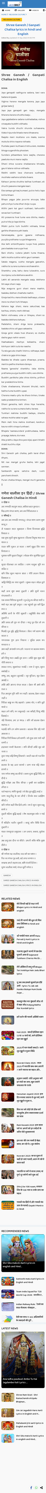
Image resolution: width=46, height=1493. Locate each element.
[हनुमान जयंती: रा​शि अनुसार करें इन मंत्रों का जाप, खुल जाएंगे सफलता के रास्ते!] (7, 1081)
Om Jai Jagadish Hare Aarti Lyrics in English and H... (29, 1412)
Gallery (21, 10)
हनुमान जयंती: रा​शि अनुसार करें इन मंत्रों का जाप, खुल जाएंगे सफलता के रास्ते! (30, 1082)
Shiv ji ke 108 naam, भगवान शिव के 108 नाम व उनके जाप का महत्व (30, 1190)
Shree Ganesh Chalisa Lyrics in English (22, 885)
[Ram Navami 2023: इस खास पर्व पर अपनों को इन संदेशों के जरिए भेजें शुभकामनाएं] (7, 1128)
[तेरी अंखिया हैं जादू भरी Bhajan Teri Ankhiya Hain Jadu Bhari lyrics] (7, 970)
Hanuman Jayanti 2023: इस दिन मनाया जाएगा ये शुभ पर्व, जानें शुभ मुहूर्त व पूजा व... (30, 1097)
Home (7, 10)
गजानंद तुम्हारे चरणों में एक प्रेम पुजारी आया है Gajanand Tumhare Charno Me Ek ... (29, 955)
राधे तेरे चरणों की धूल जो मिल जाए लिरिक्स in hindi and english (29, 924)
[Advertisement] (23, 1469)
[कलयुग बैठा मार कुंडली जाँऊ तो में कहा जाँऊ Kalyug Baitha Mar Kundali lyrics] (7, 1004)
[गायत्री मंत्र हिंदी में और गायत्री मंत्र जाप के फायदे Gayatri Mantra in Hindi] (7, 1206)
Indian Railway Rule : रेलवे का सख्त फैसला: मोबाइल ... (29, 1306)
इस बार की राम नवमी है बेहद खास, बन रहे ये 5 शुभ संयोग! (28, 1142)
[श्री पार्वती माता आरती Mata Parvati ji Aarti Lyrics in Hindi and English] (7, 942)
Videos (35, 10)
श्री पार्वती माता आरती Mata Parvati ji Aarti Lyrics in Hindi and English (28, 939)
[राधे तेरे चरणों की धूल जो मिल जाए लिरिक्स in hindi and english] (7, 924)
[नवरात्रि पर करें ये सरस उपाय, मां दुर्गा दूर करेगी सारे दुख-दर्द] (7, 1174)
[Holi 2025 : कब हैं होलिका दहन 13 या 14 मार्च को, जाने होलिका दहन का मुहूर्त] (7, 1035)
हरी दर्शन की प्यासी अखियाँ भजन (30, 1017)
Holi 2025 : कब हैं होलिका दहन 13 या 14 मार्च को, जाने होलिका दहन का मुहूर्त (30, 1035)
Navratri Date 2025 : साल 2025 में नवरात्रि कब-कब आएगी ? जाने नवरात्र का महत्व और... (30, 1066)
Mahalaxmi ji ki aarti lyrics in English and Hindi (29, 1424)
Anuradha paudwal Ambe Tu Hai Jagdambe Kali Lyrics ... (20, 1380)
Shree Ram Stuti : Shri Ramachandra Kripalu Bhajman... (27, 1398)
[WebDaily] (15, 3)
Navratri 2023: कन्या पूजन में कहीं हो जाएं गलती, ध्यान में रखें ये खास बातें (30, 1159)
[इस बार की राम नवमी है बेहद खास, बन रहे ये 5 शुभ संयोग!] (7, 1143)
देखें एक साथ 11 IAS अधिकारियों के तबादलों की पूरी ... (29, 1318)
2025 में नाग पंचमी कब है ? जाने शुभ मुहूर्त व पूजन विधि (30, 1049)
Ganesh (7, 875)
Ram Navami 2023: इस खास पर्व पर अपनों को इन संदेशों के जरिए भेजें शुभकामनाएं (30, 1128)
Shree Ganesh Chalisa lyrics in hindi (21, 880)
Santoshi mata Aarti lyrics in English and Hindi (30, 1280)
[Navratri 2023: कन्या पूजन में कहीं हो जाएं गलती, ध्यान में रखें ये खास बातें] (7, 1159)
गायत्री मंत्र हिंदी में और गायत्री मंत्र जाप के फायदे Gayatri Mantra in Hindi (30, 1205)
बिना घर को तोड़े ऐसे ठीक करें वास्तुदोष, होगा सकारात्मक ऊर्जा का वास (30, 1113)
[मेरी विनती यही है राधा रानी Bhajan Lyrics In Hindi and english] (7, 908)
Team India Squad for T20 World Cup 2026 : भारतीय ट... (29, 1293)
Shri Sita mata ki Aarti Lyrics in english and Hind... (19, 1264)
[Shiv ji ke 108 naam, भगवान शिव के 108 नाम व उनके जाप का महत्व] (7, 1190)
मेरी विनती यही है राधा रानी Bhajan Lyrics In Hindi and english (29, 907)
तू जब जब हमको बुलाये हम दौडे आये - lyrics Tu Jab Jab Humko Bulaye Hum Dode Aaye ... (29, 988)
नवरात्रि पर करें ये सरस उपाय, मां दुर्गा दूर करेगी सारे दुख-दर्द (30, 1173)
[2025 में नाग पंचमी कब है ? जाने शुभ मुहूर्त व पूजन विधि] (7, 1052)
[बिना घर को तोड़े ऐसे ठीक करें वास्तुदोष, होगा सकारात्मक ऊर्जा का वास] (7, 1112)
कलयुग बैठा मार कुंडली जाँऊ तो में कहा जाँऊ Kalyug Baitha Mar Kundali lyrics (30, 1005)
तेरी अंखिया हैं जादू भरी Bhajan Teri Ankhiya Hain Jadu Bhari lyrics (31, 970)
